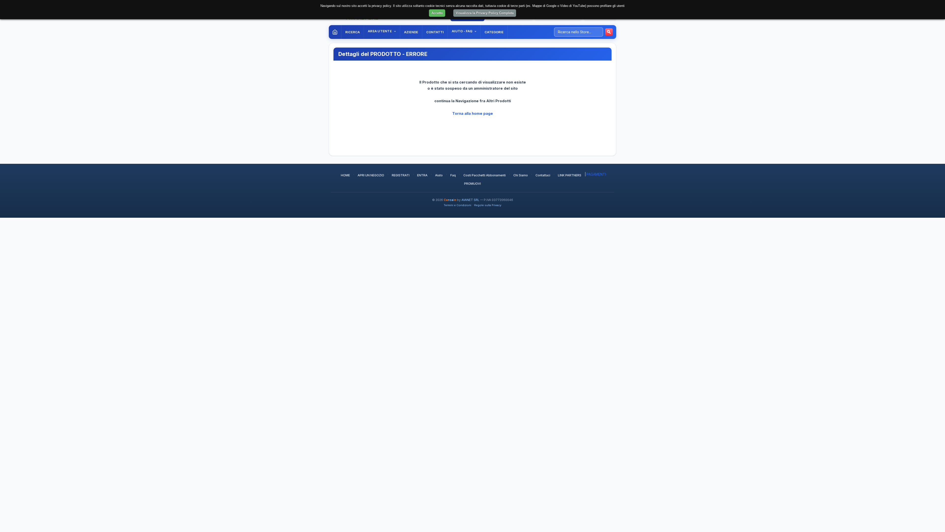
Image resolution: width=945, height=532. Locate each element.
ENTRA (422, 175)
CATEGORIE (494, 32)
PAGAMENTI (596, 174)
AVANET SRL (470, 200)
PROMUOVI (472, 183)
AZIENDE (411, 32)
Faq (453, 175)
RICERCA (352, 32)
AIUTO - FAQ (462, 31)
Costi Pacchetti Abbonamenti (484, 175)
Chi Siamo (520, 175)
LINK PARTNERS (569, 175)
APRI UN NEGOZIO (371, 175)
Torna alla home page (472, 113)
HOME (345, 175)
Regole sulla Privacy (487, 205)
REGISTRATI (401, 175)
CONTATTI (435, 32)
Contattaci (543, 175)
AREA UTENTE (380, 31)
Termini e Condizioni (457, 205)
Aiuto (439, 175)
